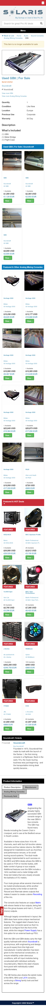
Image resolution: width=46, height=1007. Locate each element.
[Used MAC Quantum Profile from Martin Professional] (34, 517)
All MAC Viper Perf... (32, 600)
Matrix (38, 902)
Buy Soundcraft (18, 746)
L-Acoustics (29, 712)
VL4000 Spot (8, 592)
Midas (6, 304)
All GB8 (6, 186)
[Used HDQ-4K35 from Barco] (12, 517)
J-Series (6, 649)
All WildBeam (30, 657)
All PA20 (28, 478)
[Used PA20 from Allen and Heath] (34, 452)
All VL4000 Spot (9, 600)
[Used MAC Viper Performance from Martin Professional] (34, 574)
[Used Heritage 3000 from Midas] (12, 281)
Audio (26, 35)
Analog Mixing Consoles (13, 38)
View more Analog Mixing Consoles (14, 96)
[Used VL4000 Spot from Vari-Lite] (12, 574)
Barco (5, 540)
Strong (18, 980)
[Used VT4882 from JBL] (12, 689)
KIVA (27, 706)
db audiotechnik (9, 654)
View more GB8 (7, 93)
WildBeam (29, 649)
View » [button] (8, 200)
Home (19, 35)
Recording (37, 894)
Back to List (9, 35)
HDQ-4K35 (7, 534)
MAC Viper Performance (30, 592)
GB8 (5, 178)
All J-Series (7, 657)
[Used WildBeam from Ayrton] (34, 631)
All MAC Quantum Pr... (33, 543)
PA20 (27, 469)
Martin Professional (32, 540)
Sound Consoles (37, 35)
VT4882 (6, 706)
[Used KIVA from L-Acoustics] (34, 689)
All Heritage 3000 (9, 306)
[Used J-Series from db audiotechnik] (12, 631)
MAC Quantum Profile (33, 534)
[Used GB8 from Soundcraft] (23, 74)
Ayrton (28, 654)
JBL (5, 712)
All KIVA (28, 714)
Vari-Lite (6, 597)
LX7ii (25, 977)
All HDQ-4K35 (8, 543)
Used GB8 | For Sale (16, 78)
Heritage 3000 (8, 298)
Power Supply (30, 930)
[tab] (12, 787)
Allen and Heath (31, 475)
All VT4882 (7, 714)
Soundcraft (6, 85)
